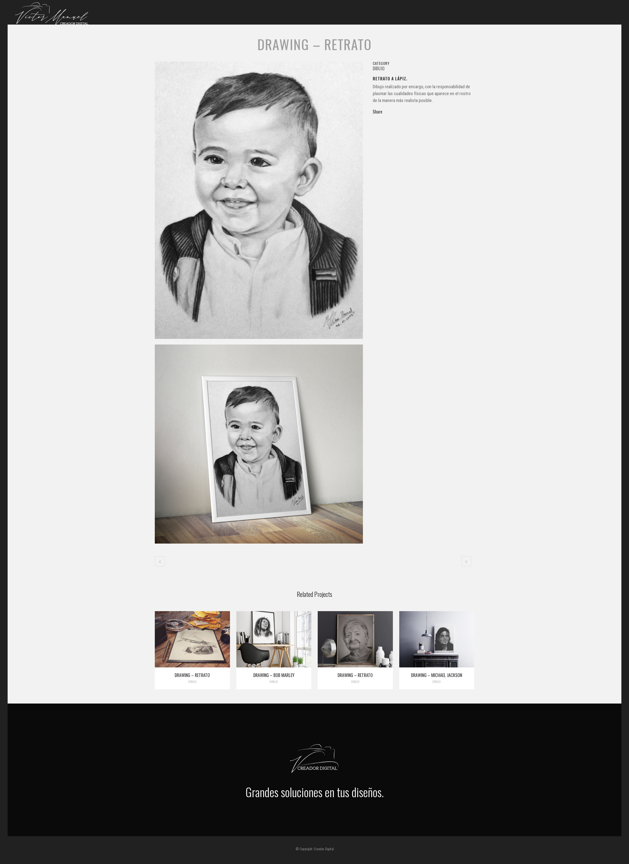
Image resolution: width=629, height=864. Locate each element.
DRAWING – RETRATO (355, 675)
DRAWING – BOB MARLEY (273, 675)
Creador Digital (324, 848)
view (192, 638)
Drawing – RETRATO (192, 675)
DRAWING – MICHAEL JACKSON (436, 675)
